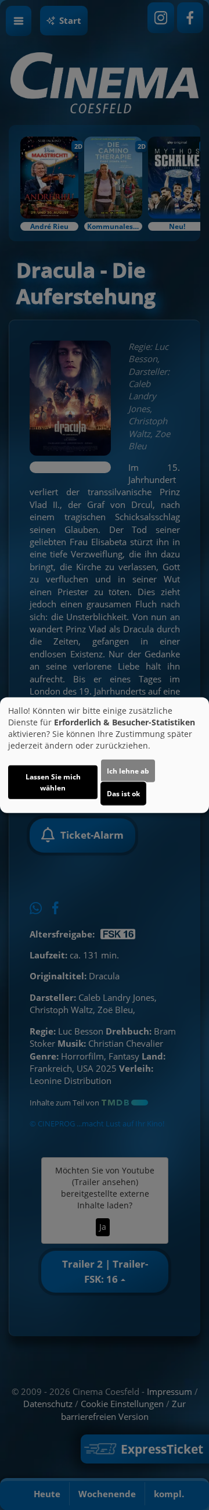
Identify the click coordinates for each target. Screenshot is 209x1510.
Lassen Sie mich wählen (53, 781)
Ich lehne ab (128, 770)
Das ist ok (123, 793)
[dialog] (104, 755)
